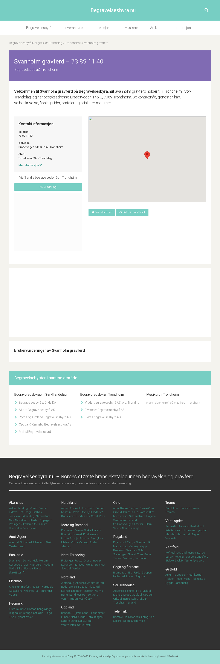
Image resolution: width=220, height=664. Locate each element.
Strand (131, 554)
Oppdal (148, 594)
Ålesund (66, 546)
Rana (64, 594)
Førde (136, 572)
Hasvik (36, 586)
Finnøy (131, 542)
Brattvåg (66, 534)
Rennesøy (119, 550)
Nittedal (33, 520)
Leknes (65, 590)
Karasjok (47, 586)
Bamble (118, 617)
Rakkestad (198, 578)
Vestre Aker (120, 528)
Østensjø (133, 528)
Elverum (14, 609)
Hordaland (68, 503)
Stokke (169, 560)
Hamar (31, 609)
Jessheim (15, 516)
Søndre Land (69, 620)
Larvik (169, 556)
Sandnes (131, 550)
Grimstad (26, 542)
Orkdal (117, 598)
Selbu (134, 598)
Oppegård (46, 520)
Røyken (28, 568)
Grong (87, 560)
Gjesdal (140, 542)
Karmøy (133, 546)
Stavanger (119, 554)
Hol (30, 560)
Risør (49, 542)
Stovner (138, 524)
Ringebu (99, 617)
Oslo (116, 503)
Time (140, 554)
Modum (48, 564)
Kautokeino (15, 590)
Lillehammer (97, 612)
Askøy (65, 508)
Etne (83, 512)
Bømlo (75, 512)
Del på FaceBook (134, 212)
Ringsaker (15, 612)
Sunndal (84, 538)
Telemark (120, 611)
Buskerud (16, 555)
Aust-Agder (17, 537)
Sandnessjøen (77, 594)
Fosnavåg (67, 530)
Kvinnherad (68, 516)
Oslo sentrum (137, 516)
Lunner (65, 617)
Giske (87, 530)
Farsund (184, 526)
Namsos (79, 564)
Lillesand (38, 542)
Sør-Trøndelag (52, 43)
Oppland (67, 607)
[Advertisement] (48, 222)
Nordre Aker (146, 512)
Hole (35, 560)
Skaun (143, 598)
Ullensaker (15, 528)
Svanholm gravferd (56, 91)
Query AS (72, 656)
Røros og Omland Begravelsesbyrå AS (44, 417)
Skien (134, 620)
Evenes (73, 586)
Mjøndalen (36, 564)
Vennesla (171, 538)
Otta (90, 617)
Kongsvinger (44, 609)
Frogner (133, 508)
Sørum (43, 524)
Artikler (155, 28)
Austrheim (88, 508)
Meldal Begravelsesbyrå (34, 431)
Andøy (91, 582)
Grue (23, 609)
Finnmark (16, 581)
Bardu (100, 582)
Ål (24, 572)
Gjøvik (77, 612)
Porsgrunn (147, 617)
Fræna (79, 530)
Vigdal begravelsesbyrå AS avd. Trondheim (112, 402)
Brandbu (66, 612)
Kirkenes (29, 590)
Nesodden (21, 520)
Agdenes (118, 590)
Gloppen (147, 572)
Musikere (131, 28)
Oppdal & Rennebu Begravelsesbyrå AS (44, 424)
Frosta (78, 560)
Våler (29, 617)
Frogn (28, 512)
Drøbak (37, 512)
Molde (65, 538)
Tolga (48, 612)
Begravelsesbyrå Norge (25, 43)
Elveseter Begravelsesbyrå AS (104, 410)
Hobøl (179, 578)
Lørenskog (28, 516)
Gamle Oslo (147, 508)
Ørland (131, 602)
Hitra (138, 590)
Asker (12, 508)
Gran (85, 612)
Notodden (134, 617)
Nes (11, 520)
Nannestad (43, 516)
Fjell (89, 512)
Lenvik (195, 508)
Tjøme (188, 560)
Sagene (151, 516)
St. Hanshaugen (123, 524)
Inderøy (97, 560)
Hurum (43, 560)
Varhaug (128, 558)
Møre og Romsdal (74, 525)
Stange (27, 612)
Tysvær (117, 558)
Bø (125, 617)
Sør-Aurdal (85, 620)
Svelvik (179, 560)
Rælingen (14, 524)
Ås (35, 528)
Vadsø (13, 594)
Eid (130, 572)
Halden (169, 578)
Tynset (21, 617)
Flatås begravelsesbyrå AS (102, 417)
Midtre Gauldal (132, 594)
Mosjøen (88, 590)
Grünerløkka (130, 512)
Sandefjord (201, 556)
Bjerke (124, 508)
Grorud (117, 512)
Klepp (143, 546)
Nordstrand (120, 516)
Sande (190, 556)
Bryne (147, 554)
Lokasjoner (104, 28)
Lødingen (76, 590)
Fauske (82, 586)
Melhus (117, 594)
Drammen (15, 560)
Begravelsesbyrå (39, 28)
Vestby (27, 528)
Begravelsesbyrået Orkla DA (37, 402)
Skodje (74, 538)
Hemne (129, 590)
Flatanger (67, 560)
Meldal (146, 590)
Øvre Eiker (15, 572)
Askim (169, 574)
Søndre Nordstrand (125, 520)
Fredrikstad (194, 574)
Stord (94, 516)
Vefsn (64, 598)
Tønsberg (198, 560)
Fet (21, 512)
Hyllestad (119, 576)
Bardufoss (171, 508)
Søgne (195, 534)
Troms (170, 503)
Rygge (169, 582)
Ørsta (93, 542)
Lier (26, 564)
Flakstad (94, 586)
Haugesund (120, 546)
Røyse (37, 568)
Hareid (77, 534)
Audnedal (171, 526)
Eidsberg (180, 574)
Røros (126, 598)
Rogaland (120, 537)
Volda (74, 542)
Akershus (16, 503)
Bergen (100, 508)
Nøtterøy (179, 556)
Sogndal (140, 576)
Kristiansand (173, 530)
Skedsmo (27, 524)
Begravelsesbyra (113, 10)
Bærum (43, 508)
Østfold (171, 569)
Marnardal (183, 534)
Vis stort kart (104, 212)
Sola (141, 550)
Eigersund (119, 542)
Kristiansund (91, 534)
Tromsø (169, 512)
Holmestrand (179, 552)
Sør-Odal (38, 612)
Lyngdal (201, 530)
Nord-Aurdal (78, 617)
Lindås (80, 516)
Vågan (73, 598)
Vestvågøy (85, 598)
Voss (102, 516)
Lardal (201, 552)
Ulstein (65, 542)
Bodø (64, 586)
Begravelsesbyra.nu (121, 656)
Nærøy (89, 564)
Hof (167, 552)
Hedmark (16, 603)
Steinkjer (100, 564)
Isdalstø (98, 512)
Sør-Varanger (43, 590)
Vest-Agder (174, 521)
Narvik (99, 590)
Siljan (126, 620)
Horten (192, 552)
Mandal (170, 534)
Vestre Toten (68, 624)
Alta (11, 586)
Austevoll (75, 508)
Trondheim (72, 43)
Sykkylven (97, 538)
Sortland (93, 594)
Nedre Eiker (16, 568)
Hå (148, 542)
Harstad (185, 508)
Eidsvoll (13, 512)
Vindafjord (142, 558)
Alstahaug (67, 582)
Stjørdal (66, 568)
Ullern (148, 524)
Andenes (80, 582)
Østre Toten (84, 624)
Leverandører (74, 28)
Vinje (142, 620)
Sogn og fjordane (126, 567)
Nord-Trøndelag (73, 555)
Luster (130, 576)
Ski (36, 524)
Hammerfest (23, 586)
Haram (96, 530)
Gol (24, 560)
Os (88, 516)
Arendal (14, 542)
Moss (187, 578)
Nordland (68, 577)
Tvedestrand (16, 546)
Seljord (117, 620)
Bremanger (120, 572)
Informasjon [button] (182, 28)
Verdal (76, 568)
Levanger (67, 564)
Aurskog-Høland (27, 508)
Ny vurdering (48, 187)
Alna (116, 508)
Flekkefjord (197, 526)
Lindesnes (189, 530)
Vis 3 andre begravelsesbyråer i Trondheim (48, 177)
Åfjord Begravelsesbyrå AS (36, 410)
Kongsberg (16, 564)
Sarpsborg (181, 582)
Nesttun (66, 512)
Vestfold (172, 547)
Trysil (12, 617)
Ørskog (83, 542)
